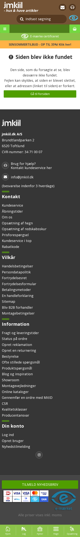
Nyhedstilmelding (16, 446)
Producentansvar (15, 415)
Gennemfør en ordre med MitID (27, 397)
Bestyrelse (10, 356)
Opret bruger (13, 440)
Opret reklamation (17, 344)
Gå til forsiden (40, 94)
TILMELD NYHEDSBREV (40, 484)
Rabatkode (10, 246)
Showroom (10, 380)
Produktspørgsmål (17, 368)
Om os (7, 217)
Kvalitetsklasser (14, 409)
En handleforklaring (17, 295)
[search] (22, 19)
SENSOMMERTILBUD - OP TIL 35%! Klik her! (40, 44)
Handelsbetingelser (17, 266)
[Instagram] (40, 455)
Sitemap (8, 301)
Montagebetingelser (18, 313)
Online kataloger (15, 391)
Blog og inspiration (17, 374)
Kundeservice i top (17, 240)
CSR (5, 403)
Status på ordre (14, 338)
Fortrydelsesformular (19, 284)
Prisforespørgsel (15, 235)
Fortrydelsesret (14, 278)
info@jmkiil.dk (22, 177)
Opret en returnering (19, 350)
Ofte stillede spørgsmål (21, 362)
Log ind (8, 434)
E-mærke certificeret (44, 36)
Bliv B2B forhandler (17, 307)
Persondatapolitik (16, 272)
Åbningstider (12, 211)
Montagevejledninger (19, 385)
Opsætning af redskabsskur (24, 229)
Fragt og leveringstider (20, 333)
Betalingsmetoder (16, 289)
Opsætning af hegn (17, 223)
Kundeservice (12, 205)
